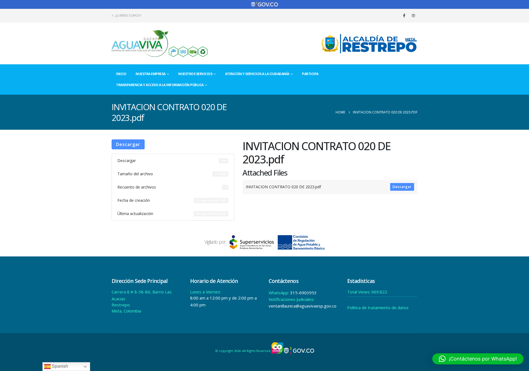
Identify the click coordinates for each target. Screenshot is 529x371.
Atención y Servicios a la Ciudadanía (257, 73)
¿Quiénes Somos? (128, 15)
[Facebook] (404, 15)
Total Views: (359, 292)
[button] (477, 358)
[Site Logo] (160, 43)
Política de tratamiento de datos (378, 307)
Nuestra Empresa (151, 73)
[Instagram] (413, 15)
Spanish (59, 366)
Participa (310, 73)
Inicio (121, 73)
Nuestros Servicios (195, 73)
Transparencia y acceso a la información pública (160, 85)
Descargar (128, 144)
